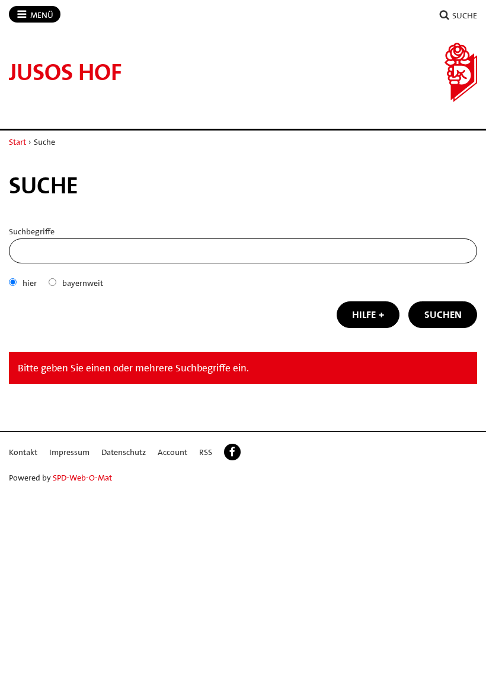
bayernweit (82, 283)
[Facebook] (232, 452)
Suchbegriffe (32, 231)
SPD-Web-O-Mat (82, 477)
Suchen (443, 314)
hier (30, 283)
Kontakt (23, 452)
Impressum (69, 452)
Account (172, 452)
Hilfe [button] (364, 314)
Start (17, 141)
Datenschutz (123, 452)
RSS (205, 452)
